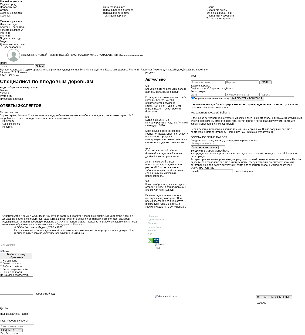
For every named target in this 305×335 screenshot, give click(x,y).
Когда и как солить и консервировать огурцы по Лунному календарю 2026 (166, 122)
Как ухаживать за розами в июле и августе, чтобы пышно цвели (165, 90)
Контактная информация (29, 221)
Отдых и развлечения (62, 218)
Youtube (152, 230)
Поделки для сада (38, 218)
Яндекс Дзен (154, 227)
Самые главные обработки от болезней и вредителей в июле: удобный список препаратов (164, 153)
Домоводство (114, 216)
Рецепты (100, 216)
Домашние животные (15, 218)
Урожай (4, 93)
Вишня (4, 90)
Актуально (155, 79)
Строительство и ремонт (16, 216)
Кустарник (6, 96)
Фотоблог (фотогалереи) (115, 218)
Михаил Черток (9, 112)
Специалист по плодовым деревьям (46, 81)
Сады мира (38, 216)
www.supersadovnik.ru (55, 233)
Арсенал (127, 216)
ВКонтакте (153, 216)
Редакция (8, 221)
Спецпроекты (64, 224)
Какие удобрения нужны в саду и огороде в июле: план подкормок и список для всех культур (165, 187)
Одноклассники (156, 219)
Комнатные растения (58, 216)
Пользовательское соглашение (105, 221)
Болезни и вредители (88, 218)
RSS (150, 234)
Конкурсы (78, 224)
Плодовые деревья (11, 98)
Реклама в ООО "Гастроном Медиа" (65, 221)
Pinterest (152, 223)
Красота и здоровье (83, 216)
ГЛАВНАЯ (6, 75)
